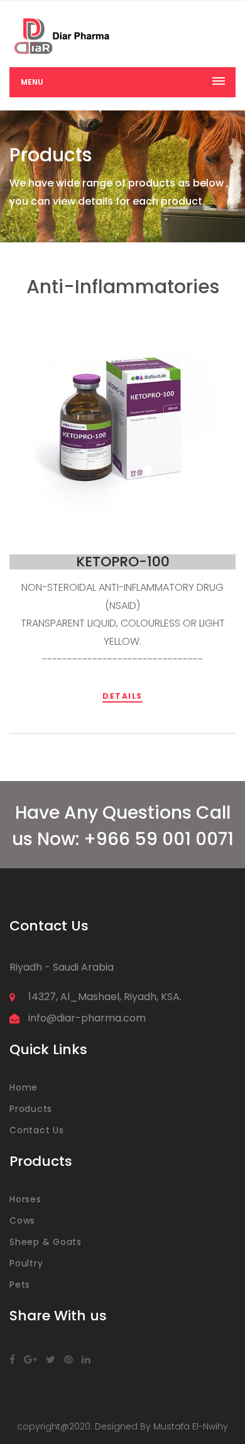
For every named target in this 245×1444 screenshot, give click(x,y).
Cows (22, 1220)
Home (23, 1087)
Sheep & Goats (45, 1242)
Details (122, 696)
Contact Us (36, 1130)
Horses (25, 1199)
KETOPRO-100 (123, 561)
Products (30, 1108)
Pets (19, 1284)
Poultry (26, 1263)
